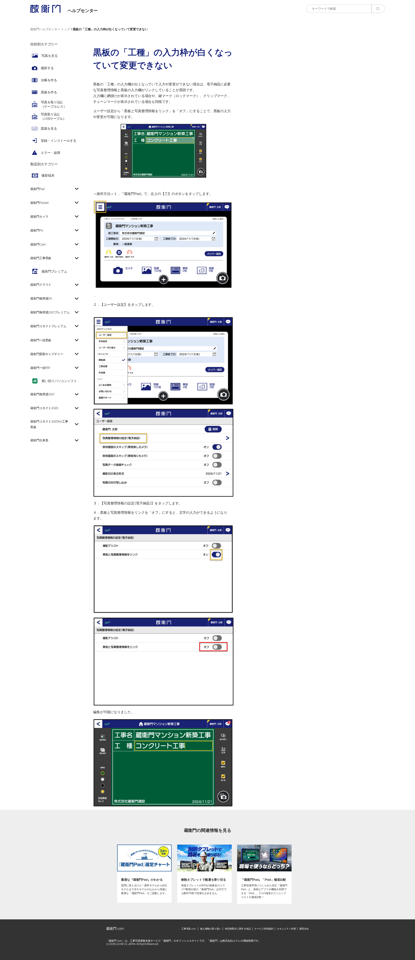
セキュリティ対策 (286, 928)
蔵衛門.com (115, 928)
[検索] (378, 8)
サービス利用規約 (263, 928)
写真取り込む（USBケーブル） (53, 116)
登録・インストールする (58, 140)
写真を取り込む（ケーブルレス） (54, 104)
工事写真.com (188, 928)
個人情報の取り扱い (210, 928)
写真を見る (50, 55)
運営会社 (304, 928)
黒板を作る (49, 92)
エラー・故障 (50, 152)
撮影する (47, 68)
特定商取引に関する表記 (238, 928)
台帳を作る (49, 80)
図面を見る (49, 128)
